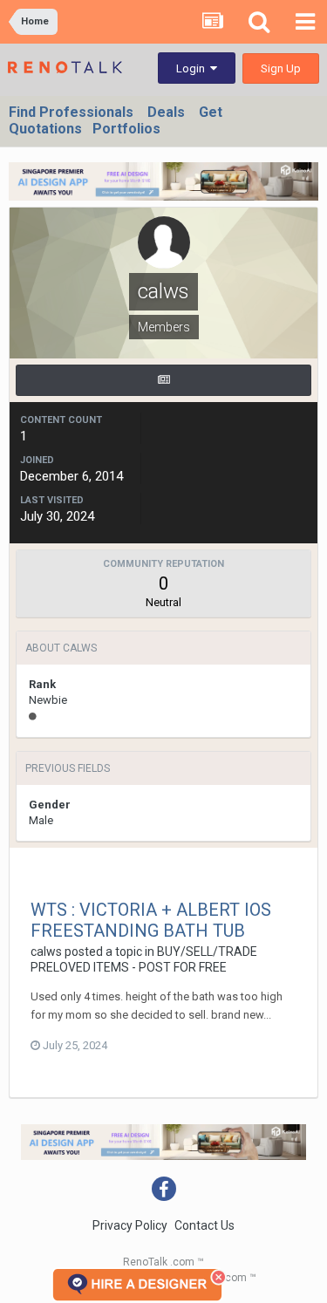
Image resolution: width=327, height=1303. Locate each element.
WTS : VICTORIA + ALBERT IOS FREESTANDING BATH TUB (151, 920)
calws (46, 951)
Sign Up (281, 68)
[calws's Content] (163, 380)
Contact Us (204, 1225)
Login (193, 68)
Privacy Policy (129, 1225)
